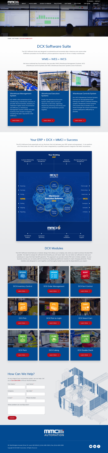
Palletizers (58, 3)
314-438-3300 (15, 380)
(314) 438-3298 (59, 445)
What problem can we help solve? (18, 404)
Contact (97, 1)
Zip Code (29, 391)
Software (68, 3)
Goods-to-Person (45, 3)
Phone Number (31, 398)
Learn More (15, 120)
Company (11, 391)
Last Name (29, 384)
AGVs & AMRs (33, 3)
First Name (11, 384)
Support (96, 3)
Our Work (87, 3)
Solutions (77, 3)
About (24, 3)
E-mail (10, 398)
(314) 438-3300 (45, 445)
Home (9, 38)
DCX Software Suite (26, 38)
